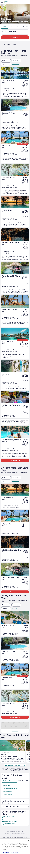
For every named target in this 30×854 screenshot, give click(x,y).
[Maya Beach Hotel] (15, 88)
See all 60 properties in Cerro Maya (15, 765)
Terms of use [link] (12, 831)
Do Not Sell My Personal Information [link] (12, 833)
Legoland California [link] (7, 791)
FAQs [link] (22, 831)
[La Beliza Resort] (15, 217)
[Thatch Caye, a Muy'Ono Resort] (15, 283)
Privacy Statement (6, 852)
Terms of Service (14, 852)
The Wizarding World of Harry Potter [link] (11, 797)
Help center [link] (18, 831)
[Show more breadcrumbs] (2, 44)
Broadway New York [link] (7, 794)
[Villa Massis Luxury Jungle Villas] (15, 250)
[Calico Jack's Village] (15, 120)
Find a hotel (15, 37)
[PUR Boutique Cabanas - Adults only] (15, 413)
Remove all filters (15, 64)
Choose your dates (15, 460)
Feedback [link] (22, 833)
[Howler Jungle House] (15, 185)
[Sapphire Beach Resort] (15, 629)
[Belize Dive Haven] (15, 380)
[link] (15, 817)
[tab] (4, 27)
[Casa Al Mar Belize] (15, 349)
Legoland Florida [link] (6, 785)
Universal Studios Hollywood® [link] (9, 788)
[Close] (28, 841)
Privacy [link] (7, 831)
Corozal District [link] (8, 44)
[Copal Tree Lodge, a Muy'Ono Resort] (15, 447)
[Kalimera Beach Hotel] (15, 317)
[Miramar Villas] (15, 153)
